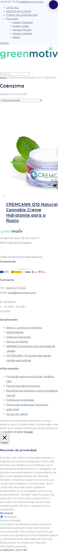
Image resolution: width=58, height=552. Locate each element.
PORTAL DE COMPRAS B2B (21, 15)
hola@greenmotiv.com (22, 292)
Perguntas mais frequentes (23, 386)
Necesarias (10, 516)
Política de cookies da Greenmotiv (27, 404)
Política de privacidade (20, 400)
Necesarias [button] (6, 513)
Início (3, 77)
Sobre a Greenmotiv (18, 337)
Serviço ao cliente (17, 341)
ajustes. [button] (8, 431)
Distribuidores (14, 332)
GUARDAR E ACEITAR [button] (13, 550)
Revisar (28, 431)
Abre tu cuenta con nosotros (24, 327)
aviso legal (12, 409)
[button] (53, 4)
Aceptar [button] (19, 431)
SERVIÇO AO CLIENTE (18, 11)
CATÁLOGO (12, 7)
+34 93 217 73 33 (15, 287)
